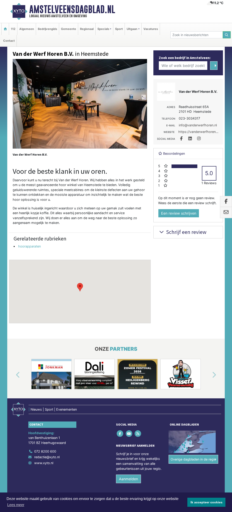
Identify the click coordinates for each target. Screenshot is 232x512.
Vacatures (150, 29)
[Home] (5, 29)
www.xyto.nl (43, 463)
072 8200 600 (45, 451)
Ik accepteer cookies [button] (206, 502)
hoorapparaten (29, 246)
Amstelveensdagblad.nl (72, 9)
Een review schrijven (178, 213)
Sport (119, 29)
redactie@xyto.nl (47, 457)
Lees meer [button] (15, 505)
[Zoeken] (227, 34)
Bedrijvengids (47, 29)
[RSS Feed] (138, 433)
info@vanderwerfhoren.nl (198, 125)
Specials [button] (103, 29)
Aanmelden (128, 479)
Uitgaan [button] (132, 29)
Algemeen (26, 29)
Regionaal (87, 29)
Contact (9, 40)
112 (13, 29)
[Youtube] (129, 433)
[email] (226, 212)
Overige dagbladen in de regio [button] (193, 459)
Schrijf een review (185, 231)
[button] (80, 287)
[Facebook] (120, 433)
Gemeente (68, 29)
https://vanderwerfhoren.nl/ (199, 132)
